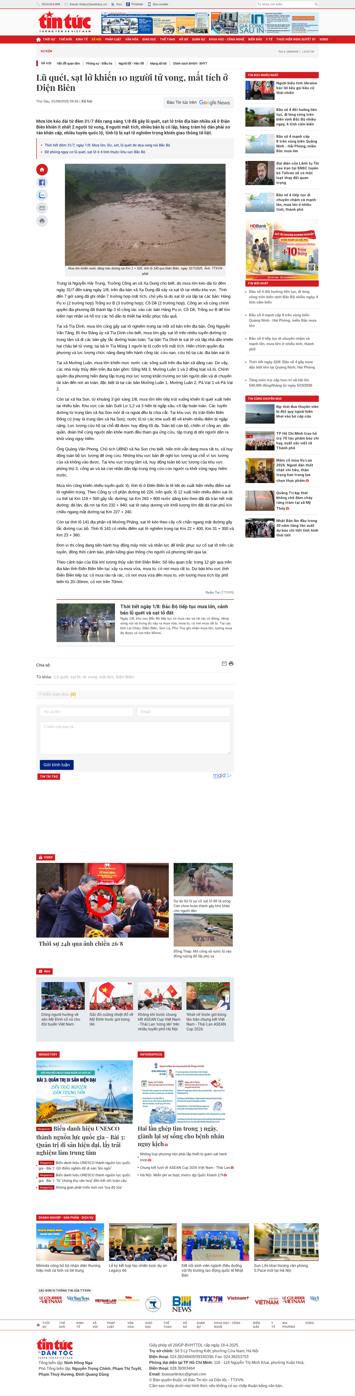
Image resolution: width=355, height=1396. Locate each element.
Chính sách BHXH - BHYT (190, 63)
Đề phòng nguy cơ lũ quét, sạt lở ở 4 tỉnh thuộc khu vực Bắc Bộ (95, 152)
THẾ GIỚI (65, 39)
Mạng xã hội (158, 63)
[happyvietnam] (113, 1299)
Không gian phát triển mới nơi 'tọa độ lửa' (81, 1187)
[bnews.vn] (168, 1304)
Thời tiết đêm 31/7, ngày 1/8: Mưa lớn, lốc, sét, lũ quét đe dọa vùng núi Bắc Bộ (107, 145)
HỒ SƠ (183, 39)
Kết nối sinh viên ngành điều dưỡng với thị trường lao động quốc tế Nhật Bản (212, 1270)
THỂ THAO (167, 39)
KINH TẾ (82, 39)
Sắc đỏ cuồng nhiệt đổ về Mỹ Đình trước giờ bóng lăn (111, 1019)
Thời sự (49, 39)
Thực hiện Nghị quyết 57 (296, 39)
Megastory (44, 1129)
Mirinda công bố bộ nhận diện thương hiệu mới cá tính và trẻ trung (68, 1268)
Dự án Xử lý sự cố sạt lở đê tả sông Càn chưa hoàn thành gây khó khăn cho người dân (202, 906)
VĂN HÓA (131, 39)
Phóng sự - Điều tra (99, 63)
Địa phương (288, 1325)
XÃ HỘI (96, 39)
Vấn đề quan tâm (68, 63)
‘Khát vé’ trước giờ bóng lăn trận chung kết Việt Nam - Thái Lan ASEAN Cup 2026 (206, 1021)
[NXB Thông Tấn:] (140, 1304)
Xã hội (46, 63)
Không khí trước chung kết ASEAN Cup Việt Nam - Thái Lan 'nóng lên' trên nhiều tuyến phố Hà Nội (159, 1021)
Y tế (269, 39)
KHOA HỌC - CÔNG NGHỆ (226, 39)
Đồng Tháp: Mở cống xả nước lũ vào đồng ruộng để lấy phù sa (203, 953)
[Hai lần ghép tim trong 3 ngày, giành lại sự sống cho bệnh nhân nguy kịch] (186, 1092)
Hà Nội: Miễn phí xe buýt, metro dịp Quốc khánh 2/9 (181, 1175)
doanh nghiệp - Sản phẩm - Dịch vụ (66, 1217)
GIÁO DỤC (149, 39)
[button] (227, 999)
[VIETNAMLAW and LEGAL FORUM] (90, 1302)
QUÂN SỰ (198, 39)
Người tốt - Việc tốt (131, 63)
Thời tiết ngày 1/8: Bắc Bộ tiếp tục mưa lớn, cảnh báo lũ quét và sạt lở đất (174, 610)
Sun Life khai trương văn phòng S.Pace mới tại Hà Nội (281, 1268)
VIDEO (324, 39)
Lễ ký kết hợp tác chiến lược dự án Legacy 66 (138, 1268)
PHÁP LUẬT (113, 39)
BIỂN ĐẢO (255, 39)
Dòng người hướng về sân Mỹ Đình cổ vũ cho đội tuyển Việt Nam (60, 1019)
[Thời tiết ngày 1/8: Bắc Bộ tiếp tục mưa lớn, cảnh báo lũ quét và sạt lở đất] (86, 622)
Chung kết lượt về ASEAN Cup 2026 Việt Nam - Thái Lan (185, 1167)
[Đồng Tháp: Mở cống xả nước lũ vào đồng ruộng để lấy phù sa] (203, 930)
